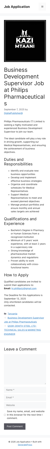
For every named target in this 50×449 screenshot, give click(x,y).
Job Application (17, 7)
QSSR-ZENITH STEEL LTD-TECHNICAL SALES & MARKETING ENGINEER (22, 330)
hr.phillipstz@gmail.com (24, 288)
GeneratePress (25, 444)
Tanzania (12, 313)
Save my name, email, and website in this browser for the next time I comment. (26, 414)
